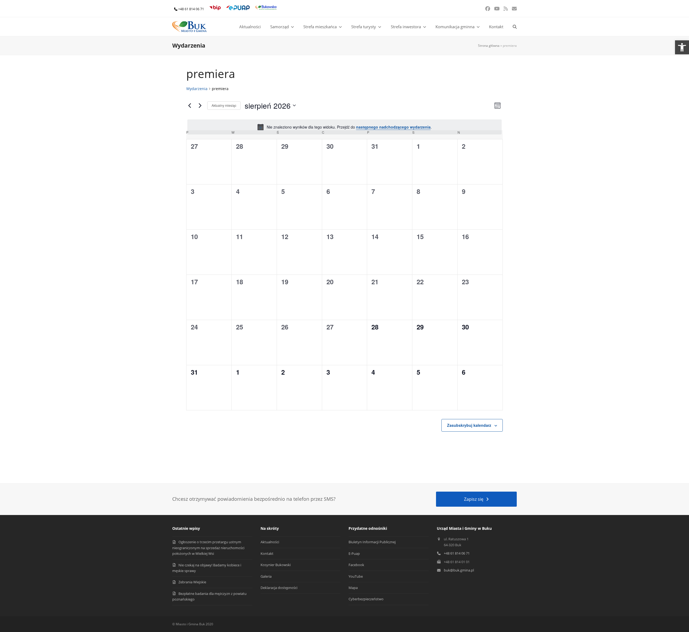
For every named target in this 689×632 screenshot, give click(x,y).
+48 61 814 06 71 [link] (191, 9)
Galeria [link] (266, 576)
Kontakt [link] (267, 553)
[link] (682, 47)
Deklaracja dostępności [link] (279, 587)
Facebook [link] (356, 564)
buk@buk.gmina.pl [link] (459, 570)
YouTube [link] (356, 576)
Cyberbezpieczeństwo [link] (366, 599)
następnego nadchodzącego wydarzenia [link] (393, 127)
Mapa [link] (353, 587)
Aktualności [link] (270, 541)
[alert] (344, 126)
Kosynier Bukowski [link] (276, 564)
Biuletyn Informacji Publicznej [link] (372, 541)
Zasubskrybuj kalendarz (469, 425)
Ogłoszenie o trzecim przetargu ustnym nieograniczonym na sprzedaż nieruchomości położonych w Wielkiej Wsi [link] (208, 547)
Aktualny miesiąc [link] (224, 105)
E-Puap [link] (354, 553)
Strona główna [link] (489, 45)
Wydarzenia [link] (197, 88)
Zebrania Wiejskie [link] (192, 582)
